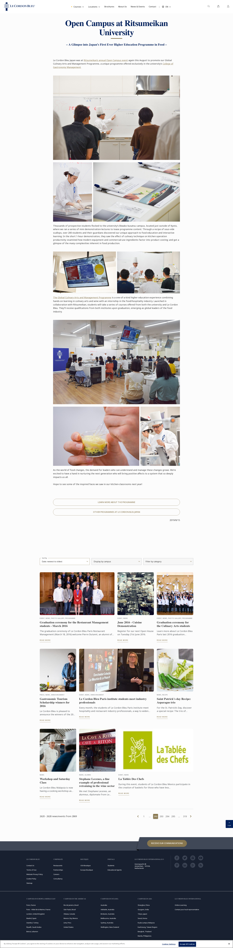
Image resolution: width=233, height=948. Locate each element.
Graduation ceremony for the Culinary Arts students (173, 624)
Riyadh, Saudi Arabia (33, 927)
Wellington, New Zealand (110, 927)
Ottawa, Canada (69, 914)
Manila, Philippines (144, 936)
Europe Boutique (86, 870)
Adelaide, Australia (107, 909)
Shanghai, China (144, 905)
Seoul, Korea (142, 918)
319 (185, 816)
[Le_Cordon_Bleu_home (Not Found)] (19, 6)
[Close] (229, 943)
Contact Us (30, 865)
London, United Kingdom (35, 914)
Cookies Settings (169, 944)
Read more (45, 640)
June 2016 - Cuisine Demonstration (129, 624)
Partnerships (58, 870)
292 (155, 816)
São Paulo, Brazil (70, 909)
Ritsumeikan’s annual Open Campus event (106, 60)
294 (167, 816)
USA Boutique (85, 865)
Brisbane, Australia (107, 914)
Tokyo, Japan (142, 914)
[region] (116, 944)
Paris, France (31, 905)
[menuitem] (208, 6)
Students (111, 865)
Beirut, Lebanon (32, 931)
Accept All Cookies (187, 944)
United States (69, 927)
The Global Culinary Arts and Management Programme (82, 297)
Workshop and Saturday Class (55, 780)
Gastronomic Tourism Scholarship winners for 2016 (55, 702)
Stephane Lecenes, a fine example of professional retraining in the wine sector (97, 782)
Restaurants (57, 865)
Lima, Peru (67, 923)
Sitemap (29, 883)
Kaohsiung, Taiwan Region (147, 927)
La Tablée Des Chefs (131, 779)
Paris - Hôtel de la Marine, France (38, 909)
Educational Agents (115, 870)
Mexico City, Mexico (71, 918)
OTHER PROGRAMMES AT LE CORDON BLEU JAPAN (116, 512)
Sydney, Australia (107, 923)
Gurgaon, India (143, 909)
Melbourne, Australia (108, 918)
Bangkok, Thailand (144, 931)
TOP (229, 825)
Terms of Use (31, 870)
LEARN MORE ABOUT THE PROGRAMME (116, 502)
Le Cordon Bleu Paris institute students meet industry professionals (113, 700)
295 (173, 816)
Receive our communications (167, 843)
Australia (104, 905)
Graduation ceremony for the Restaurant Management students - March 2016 (74, 624)
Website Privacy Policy (34, 874)
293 (161, 816)
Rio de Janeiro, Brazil (71, 905)
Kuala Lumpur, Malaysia (146, 923)
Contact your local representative (187, 909)
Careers (56, 874)
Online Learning (181, 905)
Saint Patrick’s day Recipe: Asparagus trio (174, 700)
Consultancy (58, 879)
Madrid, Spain (31, 918)
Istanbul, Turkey (32, 923)
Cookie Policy (31, 879)
